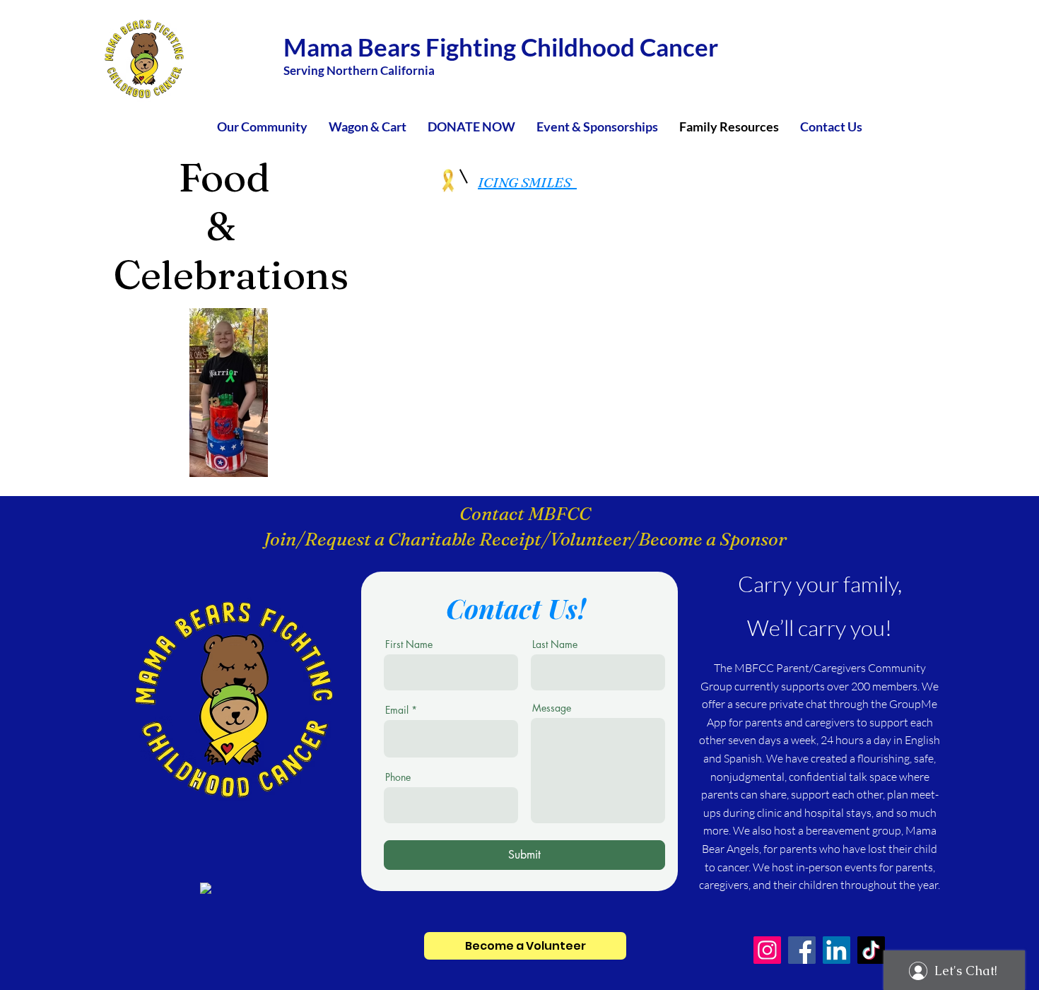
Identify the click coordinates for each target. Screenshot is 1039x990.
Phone (398, 777)
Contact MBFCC (525, 513)
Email (397, 710)
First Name (409, 644)
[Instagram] (767, 950)
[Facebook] (802, 950)
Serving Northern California (359, 70)
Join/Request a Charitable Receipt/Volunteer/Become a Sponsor (525, 539)
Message (551, 708)
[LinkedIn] (836, 950)
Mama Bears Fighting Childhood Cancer (500, 46)
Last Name (554, 644)
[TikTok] (871, 950)
